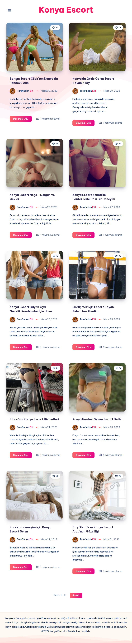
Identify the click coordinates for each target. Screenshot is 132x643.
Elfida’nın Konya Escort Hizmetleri (34, 419)
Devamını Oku (22, 119)
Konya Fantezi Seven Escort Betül (97, 419)
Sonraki (76, 595)
